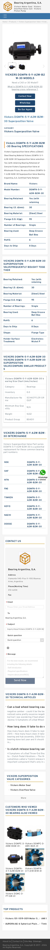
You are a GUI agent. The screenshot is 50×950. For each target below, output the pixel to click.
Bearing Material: (13, 213)
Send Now (20, 680)
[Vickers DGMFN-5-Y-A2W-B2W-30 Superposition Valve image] (25, 48)
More (23, 798)
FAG (6, 488)
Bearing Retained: (13, 198)
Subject (10, 624)
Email (9, 602)
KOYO (7, 506)
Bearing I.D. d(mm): (14, 207)
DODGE (8, 524)
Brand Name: (11, 183)
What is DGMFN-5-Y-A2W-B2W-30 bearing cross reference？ (25, 88)
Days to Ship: (11, 246)
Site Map (28, 941)
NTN (6, 480)
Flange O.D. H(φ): (13, 219)
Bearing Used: (11, 231)
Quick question (15, 635)
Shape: (7, 332)
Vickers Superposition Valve (30, 22)
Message (11, 654)
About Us (7, 941)
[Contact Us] (43, 475)
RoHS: (7, 240)
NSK (6, 462)
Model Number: (12, 189)
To (9, 613)
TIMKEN (8, 497)
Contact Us (18, 941)
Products (13, 22)
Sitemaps (37, 941)
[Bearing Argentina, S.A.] (8, 5)
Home (5, 22)
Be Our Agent (25, 109)
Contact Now (25, 96)
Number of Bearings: (15, 225)
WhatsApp (25, 103)
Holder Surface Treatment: (11, 340)
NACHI (7, 515)
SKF (6, 471)
